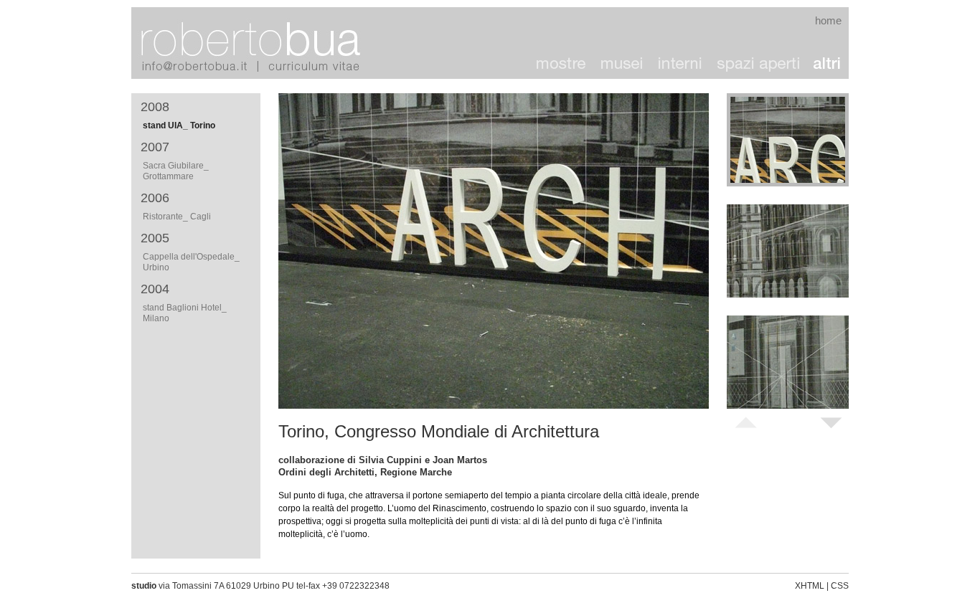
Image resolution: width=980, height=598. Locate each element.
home (828, 20)
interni (680, 64)
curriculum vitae (314, 66)
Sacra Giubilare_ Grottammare (176, 171)
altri (827, 64)
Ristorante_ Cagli (177, 217)
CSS (840, 586)
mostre (561, 64)
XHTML (809, 586)
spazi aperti (757, 64)
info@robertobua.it (203, 66)
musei (622, 64)
